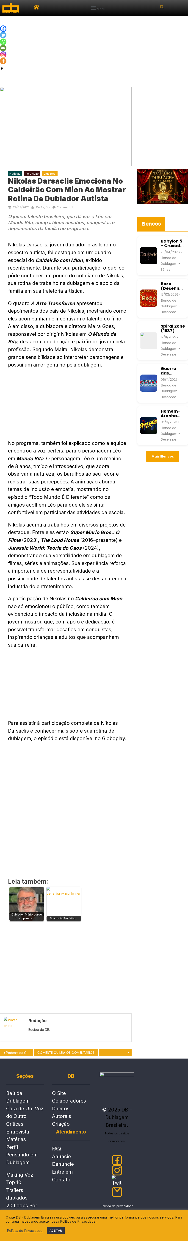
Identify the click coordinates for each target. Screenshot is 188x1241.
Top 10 (13, 1182)
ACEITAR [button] (56, 1230)
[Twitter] (3, 35)
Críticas (14, 1124)
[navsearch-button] (162, 8)
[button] (98, 8)
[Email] (3, 48)
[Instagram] (3, 54)
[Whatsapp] (3, 42)
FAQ (56, 1149)
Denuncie (63, 1164)
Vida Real (50, 173)
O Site (59, 1093)
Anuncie (61, 1156)
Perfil (12, 1147)
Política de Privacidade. (25, 1231)
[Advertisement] (94, 50)
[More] (3, 61)
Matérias (16, 1139)
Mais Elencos (163, 456)
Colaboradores (69, 1101)
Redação (42, 207)
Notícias (14, 173)
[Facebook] (3, 28)
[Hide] (2, 68)
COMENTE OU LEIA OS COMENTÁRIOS (65, 1052)
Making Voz (19, 1175)
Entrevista (17, 1132)
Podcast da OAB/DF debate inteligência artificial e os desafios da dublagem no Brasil (19, 1053)
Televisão (32, 173)
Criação (61, 1124)
